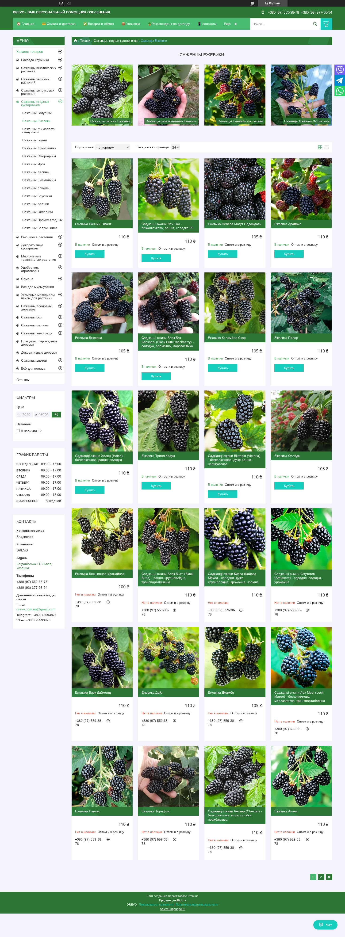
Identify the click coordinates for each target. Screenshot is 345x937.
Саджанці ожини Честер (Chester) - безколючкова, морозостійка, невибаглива (235, 815)
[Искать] (315, 24)
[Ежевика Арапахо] (301, 188)
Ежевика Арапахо (287, 224)
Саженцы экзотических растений (38, 69)
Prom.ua (193, 896)
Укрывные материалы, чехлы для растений (38, 296)
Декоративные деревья (39, 352)
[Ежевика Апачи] (301, 776)
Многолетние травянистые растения (38, 257)
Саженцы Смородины (39, 156)
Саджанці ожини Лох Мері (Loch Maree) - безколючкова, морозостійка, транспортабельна (299, 697)
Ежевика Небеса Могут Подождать (234, 224)
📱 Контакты (206, 24)
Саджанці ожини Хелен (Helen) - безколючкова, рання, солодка (100, 458)
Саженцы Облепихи (37, 212)
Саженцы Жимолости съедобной (38, 130)
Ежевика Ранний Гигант (93, 224)
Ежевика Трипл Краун (158, 456)
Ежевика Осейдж (287, 456)
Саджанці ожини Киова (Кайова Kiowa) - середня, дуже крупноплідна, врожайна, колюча (233, 578)
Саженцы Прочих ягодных (42, 220)
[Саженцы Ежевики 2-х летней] (234, 95)
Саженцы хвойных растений (35, 80)
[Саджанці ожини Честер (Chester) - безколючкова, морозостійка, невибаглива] (234, 776)
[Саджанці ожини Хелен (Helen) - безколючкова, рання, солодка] (102, 420)
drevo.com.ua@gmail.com (35, 609)
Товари (85, 40)
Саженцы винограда (36, 333)
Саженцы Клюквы (35, 188)
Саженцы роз (31, 317)
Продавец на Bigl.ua (172, 900)
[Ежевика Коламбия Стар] (234, 302)
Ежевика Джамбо (221, 692)
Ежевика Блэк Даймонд (93, 692)
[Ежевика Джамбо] (234, 657)
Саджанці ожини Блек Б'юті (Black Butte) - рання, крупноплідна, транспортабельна (167, 578)
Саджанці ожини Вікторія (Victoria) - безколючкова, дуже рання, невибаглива (234, 460)
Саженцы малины (35, 325)
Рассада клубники (35, 60)
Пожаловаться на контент (156, 904)
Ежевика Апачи (286, 811)
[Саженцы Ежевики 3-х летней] (301, 95)
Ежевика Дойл (152, 692)
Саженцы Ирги (33, 164)
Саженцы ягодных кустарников (116, 40)
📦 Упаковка (130, 24)
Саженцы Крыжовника (39, 148)
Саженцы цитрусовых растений (37, 92)
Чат (329, 925)
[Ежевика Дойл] (168, 657)
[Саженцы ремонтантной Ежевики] (168, 95)
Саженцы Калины (35, 172)
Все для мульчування (37, 287)
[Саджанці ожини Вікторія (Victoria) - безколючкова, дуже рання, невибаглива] (234, 420)
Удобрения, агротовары (30, 269)
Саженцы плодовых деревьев (36, 307)
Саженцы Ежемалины (39, 180)
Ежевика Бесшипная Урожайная (100, 574)
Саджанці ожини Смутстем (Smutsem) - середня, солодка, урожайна (298, 578)
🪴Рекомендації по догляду (169, 24)
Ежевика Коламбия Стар (227, 338)
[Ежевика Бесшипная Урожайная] (102, 538)
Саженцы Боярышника (39, 228)
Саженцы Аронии (35, 204)
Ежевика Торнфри (155, 811)
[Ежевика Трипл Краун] (168, 420)
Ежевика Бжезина (88, 338)
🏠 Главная (25, 24)
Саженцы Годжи (34, 140)
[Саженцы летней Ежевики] (102, 95)
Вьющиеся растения (37, 237)
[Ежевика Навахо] (102, 776)
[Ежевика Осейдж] (301, 420)
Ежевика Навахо (87, 811)
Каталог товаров (29, 52)
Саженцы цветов (34, 360)
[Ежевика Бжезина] (102, 302)
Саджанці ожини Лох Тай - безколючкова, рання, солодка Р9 (167, 226)
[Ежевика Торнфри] (168, 776)
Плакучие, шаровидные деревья (39, 342)
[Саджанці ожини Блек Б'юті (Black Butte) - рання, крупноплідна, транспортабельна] (168, 538)
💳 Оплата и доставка (59, 24)
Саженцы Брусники (37, 196)
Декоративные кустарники (32, 246)
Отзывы (23, 380)
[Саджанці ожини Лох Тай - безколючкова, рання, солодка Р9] (168, 188)
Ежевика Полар (286, 338)
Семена (27, 279)
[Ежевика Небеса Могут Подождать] (234, 188)
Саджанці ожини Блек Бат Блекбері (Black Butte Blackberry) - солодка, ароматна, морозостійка (168, 342)
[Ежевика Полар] (301, 302)
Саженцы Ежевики (36, 121)
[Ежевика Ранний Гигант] (102, 188)
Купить (90, 254)
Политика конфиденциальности (197, 904)
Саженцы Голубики (37, 113)
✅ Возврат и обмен (98, 24)
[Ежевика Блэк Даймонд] (102, 657)
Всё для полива (33, 368)
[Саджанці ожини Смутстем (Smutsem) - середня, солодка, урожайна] (301, 538)
